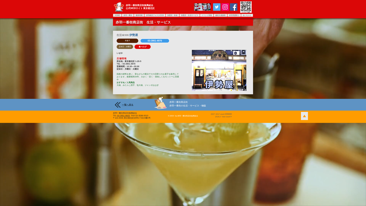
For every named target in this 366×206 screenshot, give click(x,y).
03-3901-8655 (123, 115)
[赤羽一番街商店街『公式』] (216, 7)
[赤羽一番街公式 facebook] (233, 7)
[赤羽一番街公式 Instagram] (225, 7)
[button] (127, 41)
